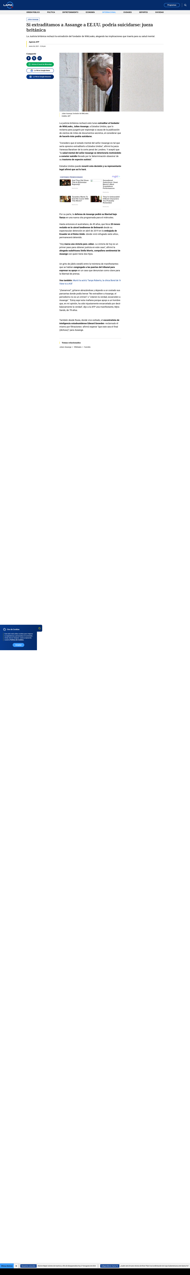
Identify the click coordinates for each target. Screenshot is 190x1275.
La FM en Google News (42, 70)
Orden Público (33, 12)
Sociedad (159, 12)
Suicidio (87, 347)
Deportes (143, 12)
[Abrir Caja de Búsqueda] (185, 5)
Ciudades (127, 12)
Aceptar (18, 645)
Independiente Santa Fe (69, 1266)
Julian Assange (65, 347)
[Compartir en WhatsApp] (39, 58)
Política (51, 12)
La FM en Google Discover (42, 77)
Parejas (157, 1266)
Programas (171, 5)
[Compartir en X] (34, 58)
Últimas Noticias (7, 1266)
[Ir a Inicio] (8, 5)
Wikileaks (77, 347)
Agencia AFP (34, 42)
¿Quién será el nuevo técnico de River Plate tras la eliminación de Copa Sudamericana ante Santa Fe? (114, 1266)
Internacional (109, 12)
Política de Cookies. (17, 640)
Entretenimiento (70, 12)
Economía (90, 12)
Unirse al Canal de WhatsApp (42, 64)
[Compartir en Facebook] (28, 58)
